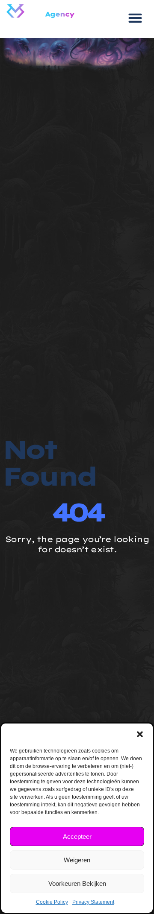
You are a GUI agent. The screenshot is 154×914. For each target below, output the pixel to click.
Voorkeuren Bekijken (77, 883)
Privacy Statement (93, 902)
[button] (140, 734)
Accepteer (77, 836)
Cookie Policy (52, 902)
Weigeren (77, 860)
